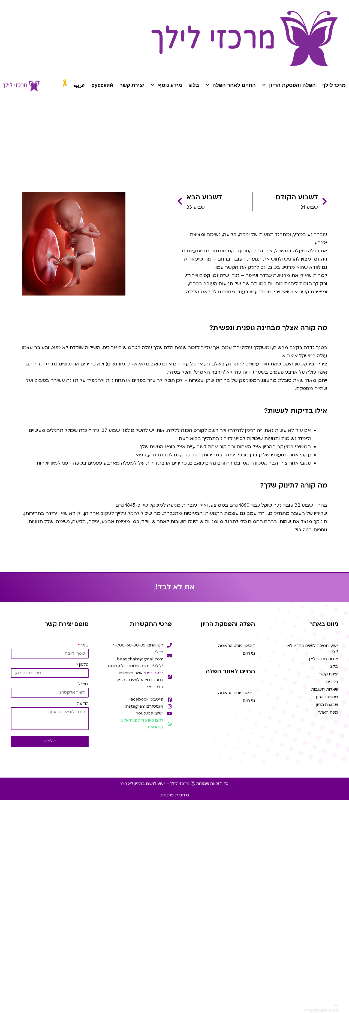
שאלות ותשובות (324, 689)
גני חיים (249, 653)
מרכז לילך (334, 85)
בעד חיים (153, 673)
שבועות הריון (296, 142)
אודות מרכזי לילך (323, 658)
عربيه (79, 85)
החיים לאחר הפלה (234, 85)
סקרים (332, 681)
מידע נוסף (170, 85)
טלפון (84, 664)
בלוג (194, 85)
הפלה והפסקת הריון (292, 85)
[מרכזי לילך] (21, 85)
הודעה (83, 703)
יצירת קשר (132, 85)
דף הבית (319, 142)
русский (102, 85)
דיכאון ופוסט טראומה (236, 645)
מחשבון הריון (327, 697)
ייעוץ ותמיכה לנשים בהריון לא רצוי (312, 648)
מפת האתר (328, 712)
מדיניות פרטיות (174, 795)
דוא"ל (83, 684)
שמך (84, 645)
